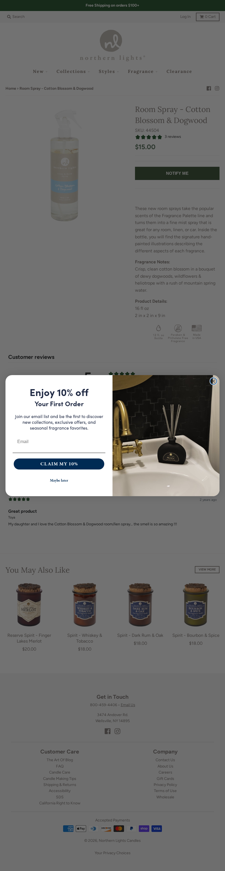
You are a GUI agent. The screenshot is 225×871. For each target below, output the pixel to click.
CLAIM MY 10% (59, 464)
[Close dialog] (213, 381)
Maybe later (59, 480)
